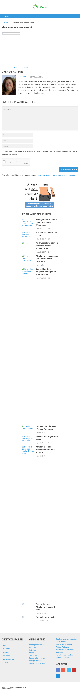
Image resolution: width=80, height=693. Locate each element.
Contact (6, 649)
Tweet (25, 67)
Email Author (37, 77)
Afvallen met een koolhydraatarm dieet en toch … (45, 450)
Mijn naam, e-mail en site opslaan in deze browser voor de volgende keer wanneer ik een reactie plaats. (40, 153)
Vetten (31, 653)
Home (6, 23)
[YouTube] (74, 670)
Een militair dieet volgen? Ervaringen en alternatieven (46, 272)
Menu (7, 16)
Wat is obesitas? (62, 658)
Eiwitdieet (32, 650)
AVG (7, 663)
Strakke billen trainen (37, 658)
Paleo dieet (33, 655)
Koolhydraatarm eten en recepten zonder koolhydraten (47, 246)
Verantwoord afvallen (64, 655)
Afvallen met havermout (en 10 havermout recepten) (47, 259)
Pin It (15, 67)
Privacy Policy (8, 659)
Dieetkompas (7, 687)
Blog (5, 645)
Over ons (6, 652)
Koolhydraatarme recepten (66, 639)
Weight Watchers (62, 647)
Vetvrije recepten (35, 661)
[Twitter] (69, 670)
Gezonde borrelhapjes (46, 617)
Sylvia (23, 77)
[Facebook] (58, 670)
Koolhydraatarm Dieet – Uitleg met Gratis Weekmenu (46, 222)
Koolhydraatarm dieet (37, 663)
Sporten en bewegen (64, 644)
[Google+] (63, 670)
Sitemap (6, 656)
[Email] (58, 676)
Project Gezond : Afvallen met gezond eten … (45, 607)
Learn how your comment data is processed (55, 175)
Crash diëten (61, 642)
